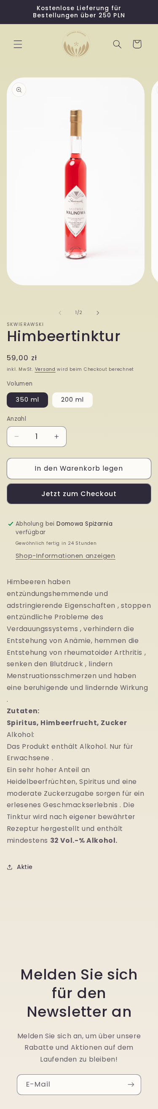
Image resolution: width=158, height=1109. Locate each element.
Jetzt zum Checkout (79, 494)
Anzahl (17, 419)
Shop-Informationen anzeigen (65, 556)
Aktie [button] (25, 867)
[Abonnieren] (131, 1084)
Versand (45, 369)
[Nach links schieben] (60, 312)
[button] (17, 44)
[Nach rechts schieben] (98, 312)
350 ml (27, 399)
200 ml (72, 399)
